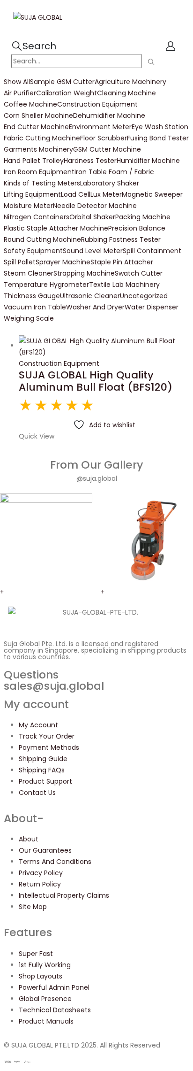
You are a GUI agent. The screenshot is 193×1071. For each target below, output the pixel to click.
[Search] (151, 62)
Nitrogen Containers (36, 217)
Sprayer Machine (63, 262)
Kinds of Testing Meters (42, 183)
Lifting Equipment (32, 194)
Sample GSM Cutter (62, 81)
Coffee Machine (30, 104)
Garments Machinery (38, 149)
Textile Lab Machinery (124, 284)
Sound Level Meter (93, 250)
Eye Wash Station (160, 126)
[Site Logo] (37, 17)
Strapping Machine (84, 273)
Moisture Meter (28, 205)
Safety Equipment (33, 250)
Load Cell (75, 194)
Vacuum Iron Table (35, 307)
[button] (33, 46)
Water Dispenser (151, 307)
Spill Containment (152, 250)
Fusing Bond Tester (158, 138)
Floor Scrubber (103, 138)
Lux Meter (106, 194)
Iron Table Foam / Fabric (114, 172)
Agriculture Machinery (130, 81)
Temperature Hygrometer (46, 284)
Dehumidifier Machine (109, 115)
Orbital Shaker (92, 217)
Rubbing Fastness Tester (121, 239)
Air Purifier (20, 93)
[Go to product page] (104, 346)
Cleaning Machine (126, 93)
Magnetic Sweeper (152, 194)
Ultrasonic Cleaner (90, 295)
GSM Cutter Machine (107, 149)
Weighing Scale (29, 318)
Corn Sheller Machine (38, 115)
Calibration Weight (66, 93)
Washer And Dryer (95, 307)
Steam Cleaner (28, 273)
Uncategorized (144, 295)
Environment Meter (100, 126)
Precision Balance (136, 228)
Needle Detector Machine (95, 205)
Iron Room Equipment (39, 172)
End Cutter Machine (36, 126)
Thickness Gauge (32, 295)
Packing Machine (143, 217)
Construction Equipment (97, 104)
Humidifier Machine (148, 160)
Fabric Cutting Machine (42, 138)
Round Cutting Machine (42, 239)
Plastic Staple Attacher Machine (56, 228)
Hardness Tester (90, 160)
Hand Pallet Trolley (34, 160)
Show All (17, 81)
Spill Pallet (20, 262)
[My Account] (170, 46)
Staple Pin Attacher (121, 262)
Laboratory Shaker (109, 183)
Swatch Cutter (139, 273)
